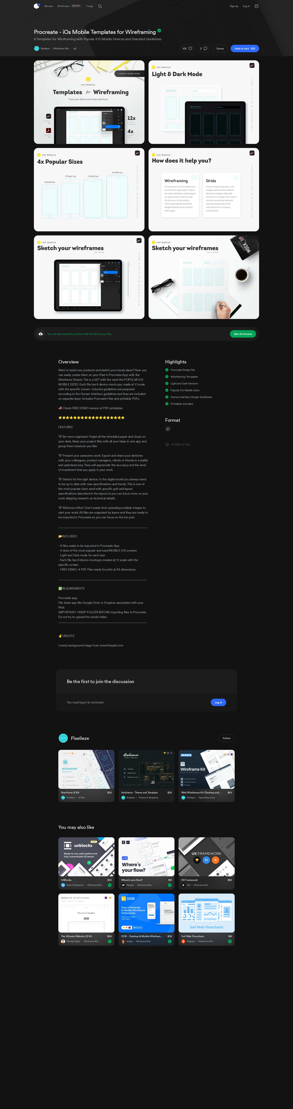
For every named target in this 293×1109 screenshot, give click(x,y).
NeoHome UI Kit (70, 792)
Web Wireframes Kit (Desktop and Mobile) (202, 792)
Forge (89, 6)
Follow (227, 738)
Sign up (234, 6)
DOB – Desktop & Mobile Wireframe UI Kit (142, 936)
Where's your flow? (131, 880)
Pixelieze (45, 48)
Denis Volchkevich (75, 885)
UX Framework (189, 880)
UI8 (188, 885)
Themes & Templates (148, 797)
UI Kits (81, 797)
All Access (68, 6)
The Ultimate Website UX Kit (76, 936)
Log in (246, 6)
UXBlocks (66, 880)
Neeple (130, 885)
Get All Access (243, 334)
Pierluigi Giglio (73, 941)
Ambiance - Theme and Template (139, 792)
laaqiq (129, 941)
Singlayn (191, 941)
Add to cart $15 (245, 48)
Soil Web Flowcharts (192, 936)
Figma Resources (207, 797)
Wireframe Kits (61, 48)
